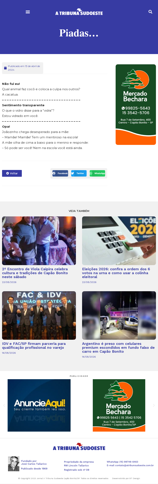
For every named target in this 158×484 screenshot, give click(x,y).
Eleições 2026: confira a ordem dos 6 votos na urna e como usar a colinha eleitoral (116, 273)
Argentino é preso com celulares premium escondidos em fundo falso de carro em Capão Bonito (118, 347)
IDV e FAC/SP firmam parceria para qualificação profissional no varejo (34, 345)
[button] (27, 11)
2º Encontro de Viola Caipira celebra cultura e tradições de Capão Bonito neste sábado (35, 273)
